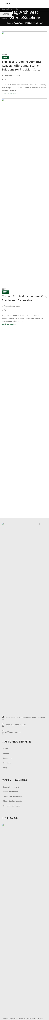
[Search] (46, 3)
